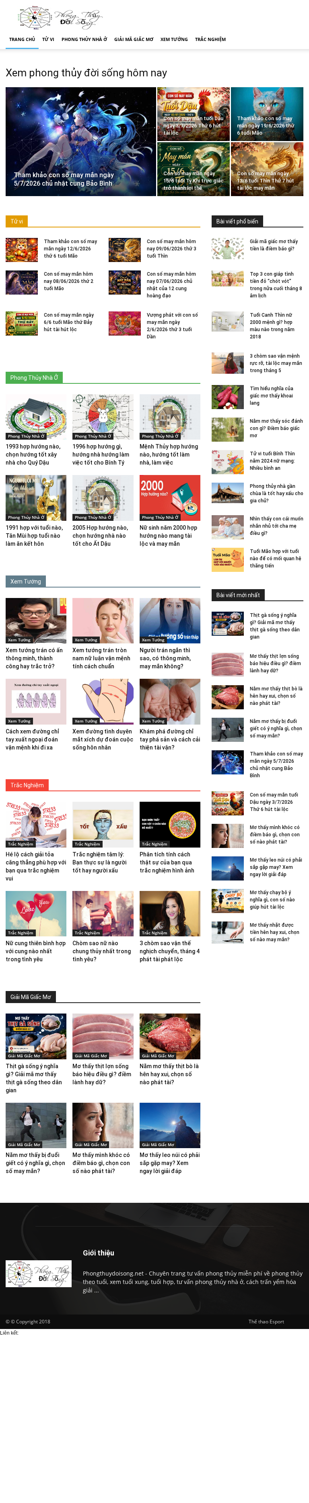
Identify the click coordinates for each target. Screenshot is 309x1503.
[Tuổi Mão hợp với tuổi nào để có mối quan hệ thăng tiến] (228, 560)
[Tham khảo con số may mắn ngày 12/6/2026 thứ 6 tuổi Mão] (22, 250)
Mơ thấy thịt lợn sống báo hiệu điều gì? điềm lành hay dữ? (275, 663)
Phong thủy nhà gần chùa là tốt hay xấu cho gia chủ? (276, 493)
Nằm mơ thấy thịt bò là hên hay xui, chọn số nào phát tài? (276, 696)
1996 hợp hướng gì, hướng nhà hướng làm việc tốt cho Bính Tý (100, 454)
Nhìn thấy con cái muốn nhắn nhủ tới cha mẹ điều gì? (276, 526)
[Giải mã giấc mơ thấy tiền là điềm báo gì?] (228, 248)
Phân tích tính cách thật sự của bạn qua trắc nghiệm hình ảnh (167, 862)
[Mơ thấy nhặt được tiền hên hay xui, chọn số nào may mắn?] (228, 933)
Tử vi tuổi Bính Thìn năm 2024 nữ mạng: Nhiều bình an (272, 461)
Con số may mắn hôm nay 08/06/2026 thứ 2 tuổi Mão (68, 281)
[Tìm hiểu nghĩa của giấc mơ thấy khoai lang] (228, 397)
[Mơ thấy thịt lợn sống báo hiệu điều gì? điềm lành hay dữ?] (228, 665)
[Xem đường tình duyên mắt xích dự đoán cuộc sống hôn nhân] (102, 701)
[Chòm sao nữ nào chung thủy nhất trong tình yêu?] (102, 913)
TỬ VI (48, 39)
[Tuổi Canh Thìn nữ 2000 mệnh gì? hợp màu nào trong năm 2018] (228, 321)
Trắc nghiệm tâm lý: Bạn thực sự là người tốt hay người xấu (99, 862)
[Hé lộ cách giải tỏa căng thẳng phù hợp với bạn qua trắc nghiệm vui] (36, 824)
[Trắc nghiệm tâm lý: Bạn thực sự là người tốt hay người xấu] (102, 824)
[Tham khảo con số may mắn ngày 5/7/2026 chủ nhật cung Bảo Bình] (81, 143)
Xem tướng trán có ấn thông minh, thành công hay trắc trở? (34, 658)
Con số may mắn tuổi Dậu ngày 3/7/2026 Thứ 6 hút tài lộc (274, 802)
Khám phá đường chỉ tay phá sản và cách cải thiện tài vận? (170, 739)
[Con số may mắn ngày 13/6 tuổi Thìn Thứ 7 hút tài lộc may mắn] (267, 169)
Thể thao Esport (266, 1321)
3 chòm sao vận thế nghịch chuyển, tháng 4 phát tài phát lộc (170, 951)
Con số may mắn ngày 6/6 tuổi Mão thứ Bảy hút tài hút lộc (69, 322)
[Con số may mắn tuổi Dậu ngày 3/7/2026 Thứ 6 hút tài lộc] (193, 114)
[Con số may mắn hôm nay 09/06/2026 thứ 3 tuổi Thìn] (125, 250)
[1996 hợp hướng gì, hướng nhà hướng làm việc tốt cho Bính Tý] (102, 417)
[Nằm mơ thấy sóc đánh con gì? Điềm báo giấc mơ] (228, 430)
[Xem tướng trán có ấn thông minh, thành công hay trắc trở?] (36, 620)
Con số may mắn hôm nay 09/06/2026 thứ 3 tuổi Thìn (171, 249)
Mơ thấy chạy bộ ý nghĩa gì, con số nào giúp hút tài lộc (272, 900)
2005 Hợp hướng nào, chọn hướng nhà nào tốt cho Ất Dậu (100, 535)
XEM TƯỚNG (174, 39)
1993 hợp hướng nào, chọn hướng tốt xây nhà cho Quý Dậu (33, 454)
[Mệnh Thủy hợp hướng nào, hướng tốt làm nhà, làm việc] (170, 417)
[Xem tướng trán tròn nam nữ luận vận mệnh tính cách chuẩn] (102, 620)
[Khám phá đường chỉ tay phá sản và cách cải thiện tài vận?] (170, 701)
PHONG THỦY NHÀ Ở (84, 39)
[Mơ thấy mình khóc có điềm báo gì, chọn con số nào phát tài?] (228, 836)
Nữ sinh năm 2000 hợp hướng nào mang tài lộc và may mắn (168, 535)
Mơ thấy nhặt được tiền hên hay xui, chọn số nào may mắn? (274, 932)
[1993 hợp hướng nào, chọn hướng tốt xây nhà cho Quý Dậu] (36, 417)
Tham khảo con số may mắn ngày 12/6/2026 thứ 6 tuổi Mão (70, 249)
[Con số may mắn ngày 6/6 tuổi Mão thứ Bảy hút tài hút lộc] (22, 323)
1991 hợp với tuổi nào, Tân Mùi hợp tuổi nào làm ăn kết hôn (34, 535)
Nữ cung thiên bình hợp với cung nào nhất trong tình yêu (36, 951)
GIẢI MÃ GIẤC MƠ (133, 39)
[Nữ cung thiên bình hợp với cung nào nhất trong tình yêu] (36, 913)
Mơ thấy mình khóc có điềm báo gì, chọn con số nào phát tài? (275, 835)
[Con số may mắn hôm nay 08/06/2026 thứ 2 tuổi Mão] (22, 282)
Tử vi (16, 221)
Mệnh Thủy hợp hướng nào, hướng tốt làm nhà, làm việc (169, 454)
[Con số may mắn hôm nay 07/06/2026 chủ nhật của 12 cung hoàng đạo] (125, 282)
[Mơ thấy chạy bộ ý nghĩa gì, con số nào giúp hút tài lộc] (228, 901)
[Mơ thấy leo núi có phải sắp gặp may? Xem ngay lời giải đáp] (228, 868)
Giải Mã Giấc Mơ (24, 1056)
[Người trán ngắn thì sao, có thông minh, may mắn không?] (170, 620)
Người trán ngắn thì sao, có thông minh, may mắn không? (165, 658)
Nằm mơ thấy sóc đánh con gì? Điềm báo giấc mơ (276, 428)
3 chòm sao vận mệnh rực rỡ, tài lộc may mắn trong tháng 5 (276, 363)
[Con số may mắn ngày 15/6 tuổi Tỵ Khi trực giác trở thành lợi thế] (193, 169)
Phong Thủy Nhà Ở (26, 436)
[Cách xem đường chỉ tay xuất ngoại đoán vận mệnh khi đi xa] (36, 702)
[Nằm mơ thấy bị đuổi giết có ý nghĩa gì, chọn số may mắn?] (228, 730)
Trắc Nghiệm (20, 844)
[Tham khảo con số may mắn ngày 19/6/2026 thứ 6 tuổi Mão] (267, 114)
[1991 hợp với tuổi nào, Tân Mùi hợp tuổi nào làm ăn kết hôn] (36, 497)
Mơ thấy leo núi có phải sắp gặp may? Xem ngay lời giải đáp (276, 867)
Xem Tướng (19, 640)
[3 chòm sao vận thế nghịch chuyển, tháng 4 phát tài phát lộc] (170, 913)
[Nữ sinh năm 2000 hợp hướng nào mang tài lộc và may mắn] (170, 497)
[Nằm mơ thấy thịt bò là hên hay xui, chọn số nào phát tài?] (228, 697)
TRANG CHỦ (22, 39)
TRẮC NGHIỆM (210, 39)
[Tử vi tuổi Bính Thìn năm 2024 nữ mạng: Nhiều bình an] (228, 462)
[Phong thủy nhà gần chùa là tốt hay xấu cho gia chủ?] (228, 493)
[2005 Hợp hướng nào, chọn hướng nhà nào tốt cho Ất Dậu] (102, 497)
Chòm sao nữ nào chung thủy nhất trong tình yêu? (101, 951)
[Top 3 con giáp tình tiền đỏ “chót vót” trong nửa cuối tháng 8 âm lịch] (228, 278)
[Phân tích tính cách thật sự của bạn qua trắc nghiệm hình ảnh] (170, 824)
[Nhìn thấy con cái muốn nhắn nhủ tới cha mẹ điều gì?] (228, 527)
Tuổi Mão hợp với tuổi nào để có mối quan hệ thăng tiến (275, 559)
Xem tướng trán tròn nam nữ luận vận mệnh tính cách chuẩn (101, 658)
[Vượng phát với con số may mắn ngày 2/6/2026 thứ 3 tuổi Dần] (125, 323)
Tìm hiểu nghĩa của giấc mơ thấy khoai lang (271, 396)
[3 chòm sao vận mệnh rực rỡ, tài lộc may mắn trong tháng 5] (228, 363)
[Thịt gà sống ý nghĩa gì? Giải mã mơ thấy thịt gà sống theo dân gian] (228, 624)
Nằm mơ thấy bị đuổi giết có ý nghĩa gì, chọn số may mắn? (276, 729)
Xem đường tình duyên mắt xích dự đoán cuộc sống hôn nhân (102, 739)
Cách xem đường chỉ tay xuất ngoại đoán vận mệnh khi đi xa (32, 739)
